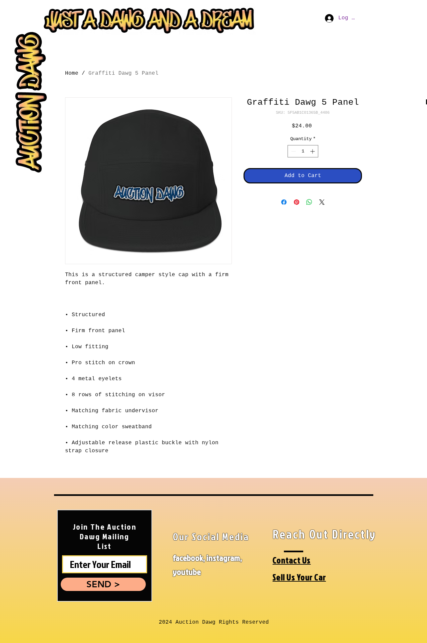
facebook (188, 558)
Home (71, 73)
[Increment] (313, 151)
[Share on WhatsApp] (309, 202)
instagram (223, 558)
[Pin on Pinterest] (297, 202)
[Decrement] (293, 151)
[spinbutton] (303, 151)
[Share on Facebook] (284, 202)
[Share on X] (322, 202)
